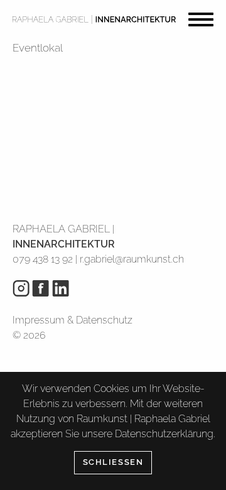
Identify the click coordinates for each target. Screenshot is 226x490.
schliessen (113, 462)
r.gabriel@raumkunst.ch (132, 259)
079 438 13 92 (43, 259)
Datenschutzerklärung (164, 434)
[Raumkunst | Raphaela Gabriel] (94, 18)
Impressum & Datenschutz (72, 320)
